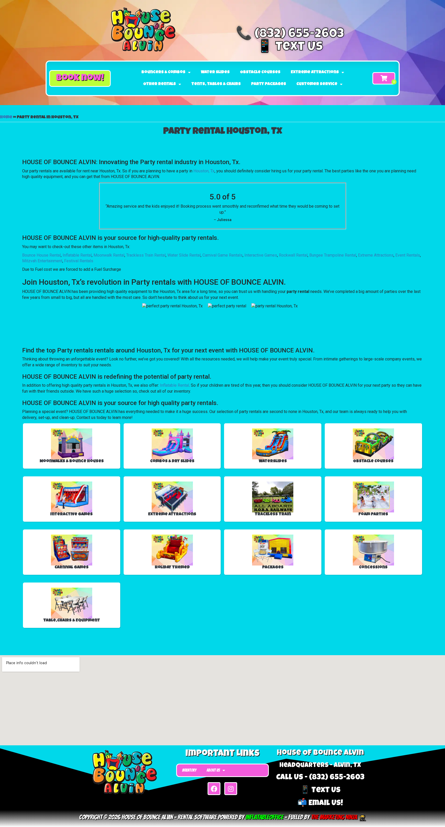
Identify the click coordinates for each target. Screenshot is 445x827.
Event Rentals (407, 255)
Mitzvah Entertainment (42, 260)
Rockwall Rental (293, 255)
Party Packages (268, 84)
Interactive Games (260, 255)
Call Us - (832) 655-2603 (320, 778)
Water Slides (215, 72)
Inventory (189, 770)
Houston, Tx (204, 170)
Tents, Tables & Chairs (216, 84)
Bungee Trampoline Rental (332, 255)
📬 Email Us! (320, 803)
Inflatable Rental (77, 255)
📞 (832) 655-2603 (290, 34)
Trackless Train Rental (146, 255)
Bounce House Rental (41, 255)
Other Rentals (159, 84)
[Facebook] (214, 788)
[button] (80, 78)
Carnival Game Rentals (222, 255)
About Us (213, 770)
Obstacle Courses (260, 72)
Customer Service (316, 84)
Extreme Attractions (315, 72)
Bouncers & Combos (163, 72)
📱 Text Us (290, 47)
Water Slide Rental (184, 255)
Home (6, 117)
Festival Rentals (78, 260)
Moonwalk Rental (108, 255)
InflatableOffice (264, 817)
